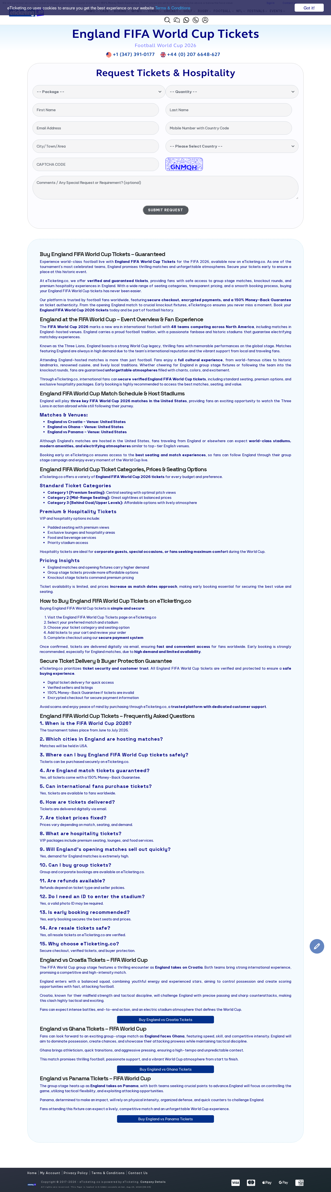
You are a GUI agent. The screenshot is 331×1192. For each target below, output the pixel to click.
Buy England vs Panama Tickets (165, 1119)
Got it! (309, 8)
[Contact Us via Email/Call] (196, 19)
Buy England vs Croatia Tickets (165, 1019)
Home (32, 1173)
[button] (167, 20)
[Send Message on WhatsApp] (186, 19)
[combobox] (99, 91)
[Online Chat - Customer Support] (177, 19)
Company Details (153, 1182)
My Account (50, 1173)
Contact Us (138, 1173)
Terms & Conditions (172, 8)
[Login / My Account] (205, 19)
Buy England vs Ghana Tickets (166, 1069)
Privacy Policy (76, 1173)
